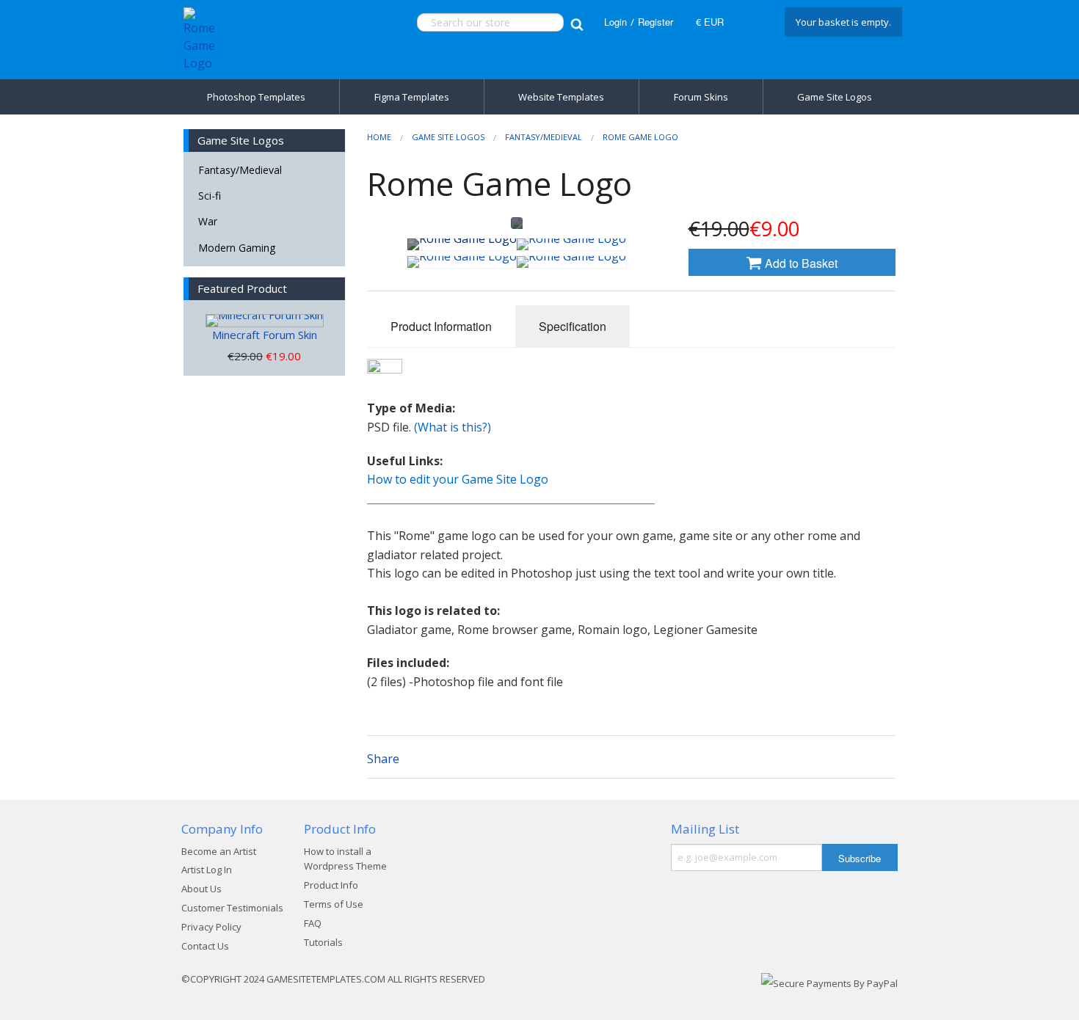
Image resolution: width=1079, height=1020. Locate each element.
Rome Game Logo (640, 136)
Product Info (331, 885)
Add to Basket (800, 263)
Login (615, 22)
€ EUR (710, 22)
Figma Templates (411, 96)
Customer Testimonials (232, 907)
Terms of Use (333, 904)
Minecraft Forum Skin (264, 334)
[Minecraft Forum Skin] (264, 321)
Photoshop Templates (256, 96)
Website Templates (561, 96)
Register (655, 22)
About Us (201, 888)
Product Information (441, 326)
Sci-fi (209, 196)
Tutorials (323, 942)
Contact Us (205, 945)
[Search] (577, 22)
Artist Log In (206, 869)
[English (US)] (752, 22)
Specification (572, 326)
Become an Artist (218, 851)
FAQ (312, 923)
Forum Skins (701, 96)
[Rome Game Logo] (462, 244)
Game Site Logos (834, 96)
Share (383, 759)
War (207, 221)
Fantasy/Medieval (240, 170)
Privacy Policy (211, 926)
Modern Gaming (236, 248)
